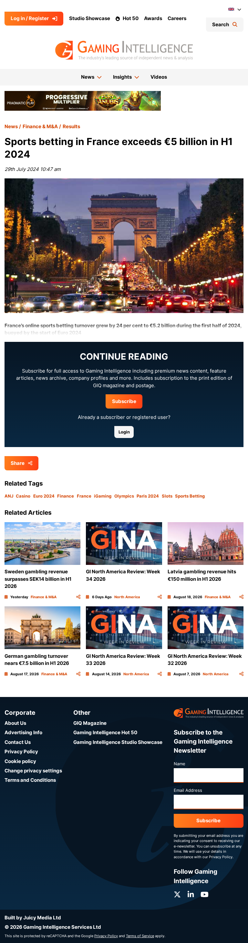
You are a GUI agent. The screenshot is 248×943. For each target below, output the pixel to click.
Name (179, 763)
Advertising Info (23, 732)
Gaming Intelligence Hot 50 (105, 732)
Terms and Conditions (30, 780)
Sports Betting (190, 496)
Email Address (188, 790)
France (84, 496)
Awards (153, 18)
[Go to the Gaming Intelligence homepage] (123, 50)
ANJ (9, 496)
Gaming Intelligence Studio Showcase (117, 742)
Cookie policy (20, 761)
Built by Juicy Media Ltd (33, 918)
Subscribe (124, 401)
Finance (65, 496)
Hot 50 (131, 18)
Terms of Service (140, 936)
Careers (177, 18)
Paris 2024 (148, 496)
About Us (15, 723)
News (11, 126)
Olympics (124, 496)
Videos (158, 77)
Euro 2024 (44, 496)
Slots (167, 496)
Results (71, 126)
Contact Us (18, 742)
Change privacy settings (33, 771)
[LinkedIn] (191, 894)
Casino (23, 496)
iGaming (102, 496)
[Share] (78, 597)
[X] (177, 894)
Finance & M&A (40, 126)
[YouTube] (205, 894)
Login (124, 431)
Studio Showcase (89, 18)
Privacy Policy (21, 751)
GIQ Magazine (90, 723)
